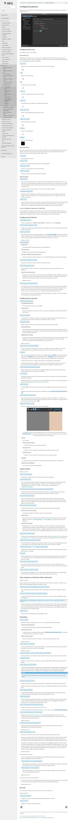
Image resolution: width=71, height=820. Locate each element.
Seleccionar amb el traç (6, 139)
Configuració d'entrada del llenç (7, 71)
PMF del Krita (4, 150)
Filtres (3, 41)
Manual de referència (5, 20)
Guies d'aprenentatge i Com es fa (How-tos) (7, 146)
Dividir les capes (5, 133)
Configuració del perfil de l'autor (7, 68)
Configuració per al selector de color (8, 79)
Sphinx (28, 816)
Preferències (4, 65)
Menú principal (5, 61)
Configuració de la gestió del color (8, 76)
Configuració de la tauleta (7, 117)
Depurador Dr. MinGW (6, 39)
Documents (23, 2)
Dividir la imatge (5, 45)
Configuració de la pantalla (7, 82)
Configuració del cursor (7, 88)
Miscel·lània (6, 103)
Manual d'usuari (4, 15)
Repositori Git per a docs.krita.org (38, 817)
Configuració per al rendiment (8, 107)
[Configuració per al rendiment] (66, 807)
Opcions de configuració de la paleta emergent (8, 110)
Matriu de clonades (6, 29)
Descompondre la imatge (7, 125)
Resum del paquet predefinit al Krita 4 (8, 54)
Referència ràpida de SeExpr (7, 123)
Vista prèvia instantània (6, 49)
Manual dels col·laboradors (6, 153)
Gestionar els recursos (6, 121)
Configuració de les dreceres (8, 115)
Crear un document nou (6, 31)
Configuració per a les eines (8, 95)
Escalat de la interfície (6, 51)
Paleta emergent (5, 63)
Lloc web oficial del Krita (25, 817)
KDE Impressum (50, 817)
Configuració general (6, 85)
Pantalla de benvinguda (6, 143)
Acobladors (4, 36)
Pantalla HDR (4, 43)
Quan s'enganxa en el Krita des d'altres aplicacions (8, 100)
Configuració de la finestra (7, 91)
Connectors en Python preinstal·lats (6, 34)
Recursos (6, 105)
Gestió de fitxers (7, 97)
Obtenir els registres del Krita (8, 127)
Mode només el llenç (6, 73)
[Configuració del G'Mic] (21, 807)
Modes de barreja (5, 25)
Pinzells (3, 27)
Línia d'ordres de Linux (6, 59)
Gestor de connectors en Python (7, 113)
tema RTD (38, 816)
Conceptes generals (5, 18)
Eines (3, 141)
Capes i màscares (5, 57)
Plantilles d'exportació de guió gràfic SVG (8, 136)
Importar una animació (6, 47)
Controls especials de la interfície (6, 130)
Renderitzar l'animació (6, 119)
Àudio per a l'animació (6, 22)
